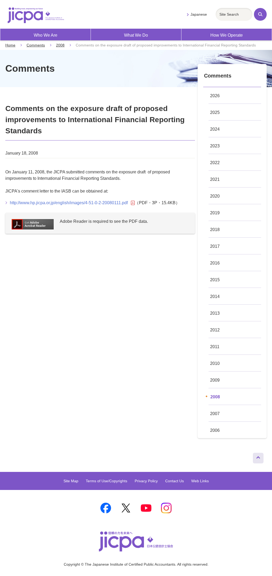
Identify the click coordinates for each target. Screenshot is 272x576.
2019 (215, 213)
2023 (215, 146)
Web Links (200, 481)
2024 (215, 129)
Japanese (198, 14)
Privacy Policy (146, 481)
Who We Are (45, 35)
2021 (215, 179)
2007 (215, 413)
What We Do (136, 35)
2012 (215, 330)
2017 (215, 246)
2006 (215, 430)
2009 (215, 380)
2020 (215, 196)
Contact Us (174, 481)
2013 (215, 313)
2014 (215, 296)
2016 (215, 263)
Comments (36, 45)
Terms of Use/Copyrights (106, 481)
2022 (215, 162)
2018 (215, 229)
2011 (214, 346)
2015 (215, 280)
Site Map (70, 481)
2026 (215, 95)
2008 (60, 45)
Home (10, 45)
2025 (215, 112)
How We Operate (226, 35)
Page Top (256, 456)
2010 (215, 363)
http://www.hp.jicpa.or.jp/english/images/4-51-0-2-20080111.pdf (69, 202)
